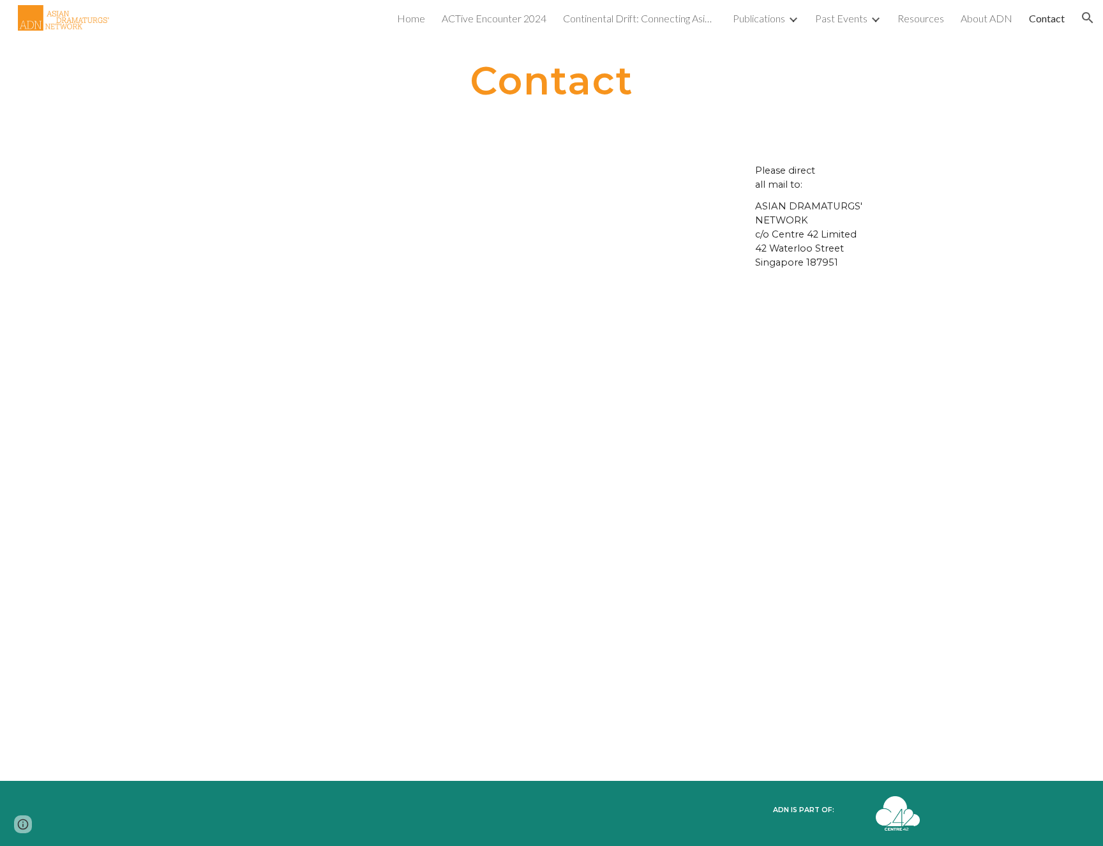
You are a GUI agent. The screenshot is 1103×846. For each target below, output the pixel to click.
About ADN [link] (986, 18)
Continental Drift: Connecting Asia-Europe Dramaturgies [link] (639, 18)
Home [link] (411, 18)
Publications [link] (759, 18)
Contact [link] (1047, 18)
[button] (1087, 18)
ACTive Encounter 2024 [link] (494, 18)
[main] (551, 80)
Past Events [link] (841, 18)
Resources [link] (920, 18)
